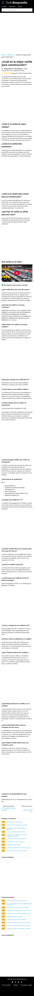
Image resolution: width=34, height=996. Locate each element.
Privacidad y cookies (26, 985)
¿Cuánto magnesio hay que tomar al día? (16, 900)
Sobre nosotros (6, 985)
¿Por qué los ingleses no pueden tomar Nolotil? (18, 922)
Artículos (4, 6)
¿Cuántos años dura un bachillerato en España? (18, 928)
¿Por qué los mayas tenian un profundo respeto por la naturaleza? (19, 904)
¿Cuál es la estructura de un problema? (16, 838)
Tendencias (12, 6)
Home (3, 55)
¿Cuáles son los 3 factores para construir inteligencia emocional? (16, 835)
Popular (20, 6)
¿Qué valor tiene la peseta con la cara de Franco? (19, 910)
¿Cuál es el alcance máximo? (13, 844)
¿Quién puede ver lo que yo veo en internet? (17, 907)
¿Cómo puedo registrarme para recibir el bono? (18, 847)
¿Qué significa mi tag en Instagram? (15, 841)
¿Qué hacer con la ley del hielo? (14, 822)
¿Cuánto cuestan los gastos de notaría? (16, 919)
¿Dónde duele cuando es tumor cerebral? (16, 850)
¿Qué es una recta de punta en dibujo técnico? (18, 925)
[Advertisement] (17, 32)
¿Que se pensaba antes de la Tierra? (15, 831)
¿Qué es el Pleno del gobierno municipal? (16, 825)
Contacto (15, 985)
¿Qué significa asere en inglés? (14, 916)
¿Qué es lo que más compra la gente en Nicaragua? (16, 828)
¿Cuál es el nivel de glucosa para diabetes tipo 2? (18, 913)
